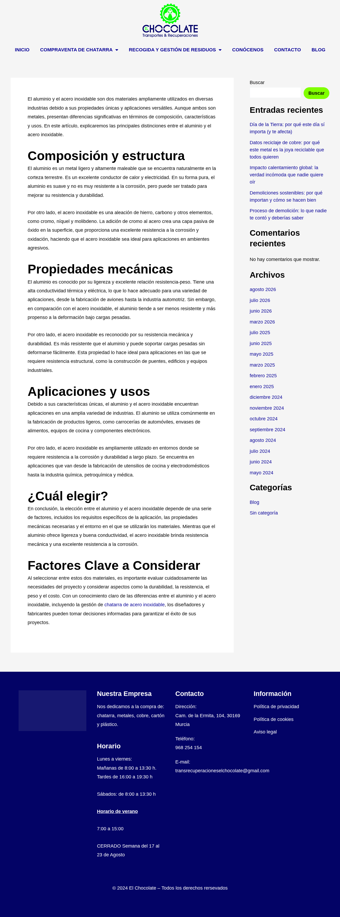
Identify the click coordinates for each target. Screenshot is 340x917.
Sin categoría (264, 513)
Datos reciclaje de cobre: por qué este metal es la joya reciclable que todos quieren (287, 150)
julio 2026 (260, 300)
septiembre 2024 (267, 429)
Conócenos (248, 49)
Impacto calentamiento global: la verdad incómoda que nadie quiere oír (286, 175)
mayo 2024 (261, 472)
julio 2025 (260, 332)
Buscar (257, 82)
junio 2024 (261, 461)
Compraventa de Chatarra (76, 49)
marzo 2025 (262, 365)
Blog (318, 49)
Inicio (22, 49)
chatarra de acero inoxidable (134, 604)
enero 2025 (262, 386)
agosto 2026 (263, 289)
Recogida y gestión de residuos (172, 49)
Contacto (287, 49)
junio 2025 (261, 343)
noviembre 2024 (267, 408)
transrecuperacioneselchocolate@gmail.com (222, 770)
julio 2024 (260, 451)
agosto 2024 (263, 440)
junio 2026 (261, 311)
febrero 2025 (263, 375)
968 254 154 (188, 747)
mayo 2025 (261, 354)
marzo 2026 (262, 322)
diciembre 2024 (266, 397)
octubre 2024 (264, 418)
